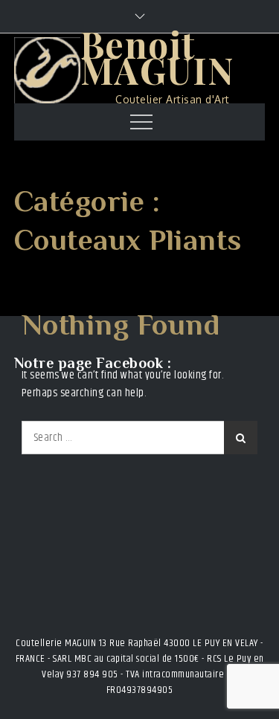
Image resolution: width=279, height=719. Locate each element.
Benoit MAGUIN (157, 57)
